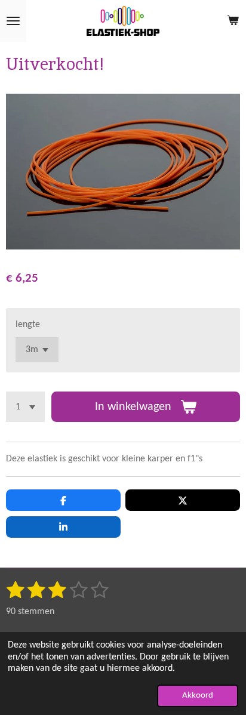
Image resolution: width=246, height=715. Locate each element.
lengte (28, 324)
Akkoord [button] (197, 695)
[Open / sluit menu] (13, 21)
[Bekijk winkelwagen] (233, 21)
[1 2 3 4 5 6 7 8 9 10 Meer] (25, 407)
